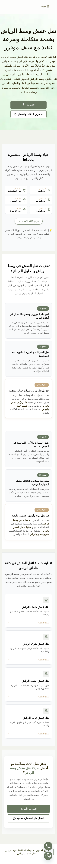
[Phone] (48, 846)
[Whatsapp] (48, 856)
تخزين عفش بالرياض (39, 534)
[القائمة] (6, 7)
